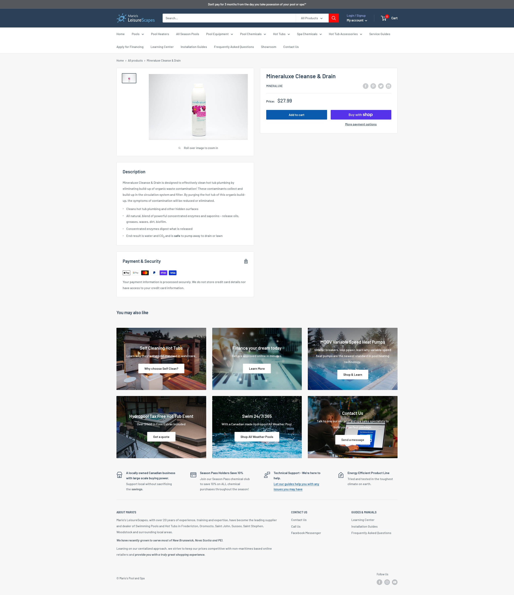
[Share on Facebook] (365, 86)
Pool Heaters (160, 34)
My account (355, 20)
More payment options (361, 124)
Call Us (296, 526)
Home (120, 34)
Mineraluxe (274, 86)
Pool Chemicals (251, 34)
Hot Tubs (279, 34)
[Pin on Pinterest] (373, 86)
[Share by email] (388, 86)
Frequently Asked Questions (234, 47)
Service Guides (379, 34)
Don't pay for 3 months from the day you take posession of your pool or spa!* (257, 4)
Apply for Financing (130, 47)
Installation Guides (194, 47)
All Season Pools (187, 34)
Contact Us (291, 47)
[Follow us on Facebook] (379, 582)
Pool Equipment (217, 34)
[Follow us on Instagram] (387, 582)
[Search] (334, 18)
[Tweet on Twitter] (381, 86)
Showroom (268, 47)
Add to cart (296, 115)
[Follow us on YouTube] (395, 582)
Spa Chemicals (307, 34)
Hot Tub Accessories (343, 34)
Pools (136, 34)
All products (135, 60)
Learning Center (162, 47)
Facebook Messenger (306, 533)
